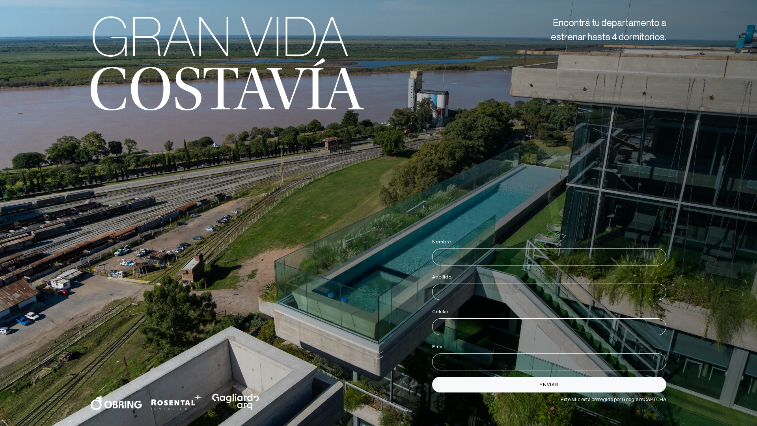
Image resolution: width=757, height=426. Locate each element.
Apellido (443, 277)
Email (439, 346)
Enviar (549, 384)
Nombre (443, 241)
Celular (441, 311)
